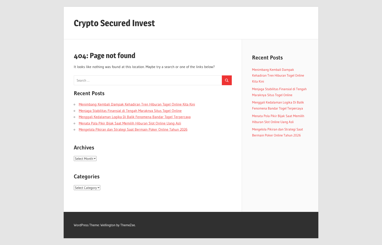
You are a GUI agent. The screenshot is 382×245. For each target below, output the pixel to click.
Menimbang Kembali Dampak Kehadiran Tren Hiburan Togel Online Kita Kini (137, 104)
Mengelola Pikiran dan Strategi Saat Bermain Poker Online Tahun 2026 (133, 129)
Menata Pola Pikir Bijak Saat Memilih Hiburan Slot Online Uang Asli (130, 123)
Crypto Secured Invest (114, 23)
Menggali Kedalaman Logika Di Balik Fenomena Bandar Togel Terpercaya (135, 117)
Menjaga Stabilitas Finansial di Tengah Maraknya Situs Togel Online (130, 111)
